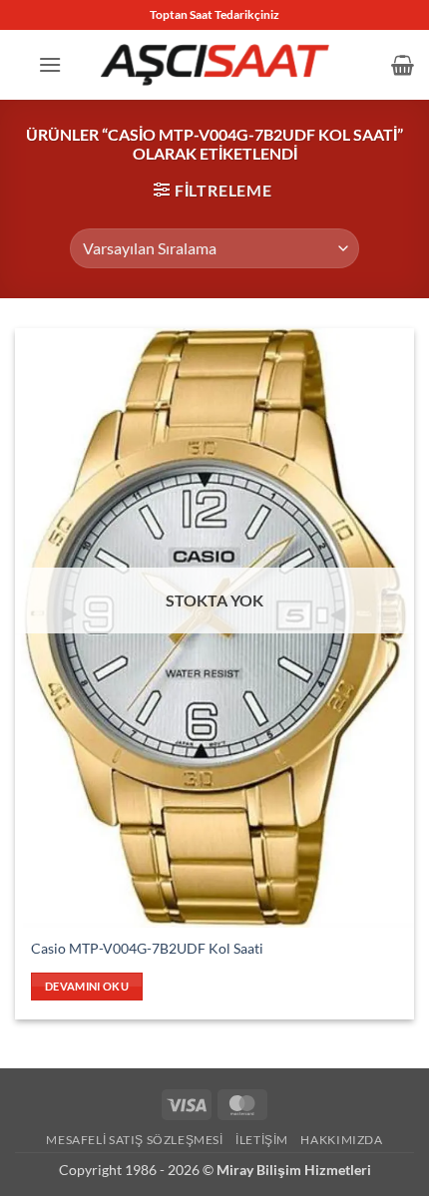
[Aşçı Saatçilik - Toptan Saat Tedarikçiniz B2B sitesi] (214, 64)
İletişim (261, 1139)
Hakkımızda (341, 1139)
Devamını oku (87, 986)
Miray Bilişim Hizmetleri (293, 1169)
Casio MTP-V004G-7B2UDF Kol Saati (147, 949)
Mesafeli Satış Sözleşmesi (134, 1139)
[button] (50, 64)
